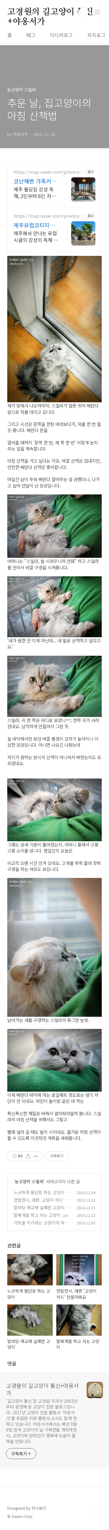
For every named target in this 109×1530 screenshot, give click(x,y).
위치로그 (96, 35)
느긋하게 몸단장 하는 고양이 (39, 1192)
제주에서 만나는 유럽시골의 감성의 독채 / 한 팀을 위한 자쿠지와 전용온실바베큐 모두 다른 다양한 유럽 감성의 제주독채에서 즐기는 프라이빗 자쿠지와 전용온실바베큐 (36, 236)
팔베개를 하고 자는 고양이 (37, 1215)
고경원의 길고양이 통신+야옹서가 (50, 12)
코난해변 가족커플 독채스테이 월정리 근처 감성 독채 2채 (35, 181)
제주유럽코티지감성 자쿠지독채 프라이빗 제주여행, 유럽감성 (36, 225)
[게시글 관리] (36, 1156)
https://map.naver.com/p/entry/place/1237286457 (49, 172)
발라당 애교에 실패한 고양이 (39, 1207)
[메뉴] (97, 11)
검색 (83, 12)
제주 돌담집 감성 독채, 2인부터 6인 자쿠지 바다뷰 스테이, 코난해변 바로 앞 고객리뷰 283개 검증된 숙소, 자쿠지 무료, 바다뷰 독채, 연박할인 (36, 192)
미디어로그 (61, 35)
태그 (30, 35)
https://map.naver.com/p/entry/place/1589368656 (49, 216)
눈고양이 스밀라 (29, 1181)
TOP (97, 1510)
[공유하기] (28, 1156)
